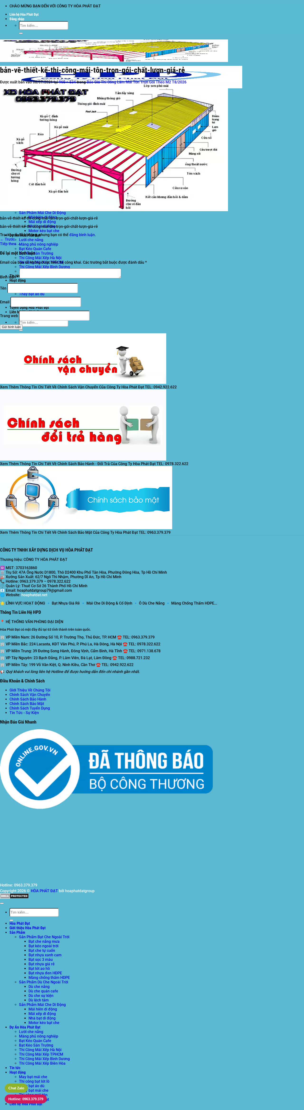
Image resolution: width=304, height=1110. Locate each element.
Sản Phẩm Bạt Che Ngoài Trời (44, 937)
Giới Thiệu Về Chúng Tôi (30, 690)
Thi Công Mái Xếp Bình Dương (44, 267)
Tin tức (15, 1068)
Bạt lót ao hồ (39, 968)
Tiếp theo (10, 244)
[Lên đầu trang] (2, 903)
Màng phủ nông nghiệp (38, 244)
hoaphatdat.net (34, 595)
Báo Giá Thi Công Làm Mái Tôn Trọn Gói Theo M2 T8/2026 (136, 82)
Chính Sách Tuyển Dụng (30, 708)
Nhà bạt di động (42, 1018)
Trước (7, 239)
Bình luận (9, 277)
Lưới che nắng (31, 240)
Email (5, 302)
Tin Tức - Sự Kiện (24, 712)
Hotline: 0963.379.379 (25, 1099)
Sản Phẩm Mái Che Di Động (42, 212)
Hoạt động (18, 280)
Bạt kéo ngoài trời (43, 946)
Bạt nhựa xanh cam (45, 955)
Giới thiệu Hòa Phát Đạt (28, 928)
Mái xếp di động (42, 221)
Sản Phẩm (17, 932)
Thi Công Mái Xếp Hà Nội (40, 258)
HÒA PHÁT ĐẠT (44, 891)
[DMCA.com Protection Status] (14, 897)
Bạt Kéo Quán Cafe (35, 249)
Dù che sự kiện (40, 995)
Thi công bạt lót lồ (34, 1081)
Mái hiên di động (42, 1009)
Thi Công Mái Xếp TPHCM (41, 1054)
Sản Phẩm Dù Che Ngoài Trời (43, 982)
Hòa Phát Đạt (20, 923)
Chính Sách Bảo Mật (27, 703)
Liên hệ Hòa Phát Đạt (24, 14)
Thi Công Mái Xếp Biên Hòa (42, 1063)
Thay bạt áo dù (31, 294)
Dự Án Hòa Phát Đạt (25, 1027)
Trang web (9, 316)
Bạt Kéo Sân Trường (36, 253)
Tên (3, 288)
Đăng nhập (17, 19)
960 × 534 (67, 82)
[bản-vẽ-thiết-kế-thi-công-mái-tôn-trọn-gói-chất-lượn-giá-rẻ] (114, 210)
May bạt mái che (33, 1077)
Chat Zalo (16, 1088)
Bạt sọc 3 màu (40, 959)
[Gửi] (21, 33)
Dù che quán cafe (43, 991)
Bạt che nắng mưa (44, 941)
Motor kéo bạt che (43, 231)
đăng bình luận (82, 235)
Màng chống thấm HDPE (49, 977)
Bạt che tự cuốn (41, 950)
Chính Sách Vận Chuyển (30, 694)
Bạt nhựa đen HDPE (45, 973)
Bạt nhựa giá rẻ (41, 964)
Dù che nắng (39, 986)
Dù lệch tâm (38, 1000)
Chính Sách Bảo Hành (28, 699)
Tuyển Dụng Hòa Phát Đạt (29, 307)
